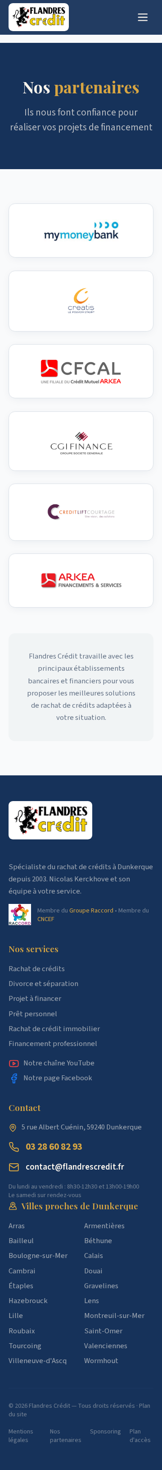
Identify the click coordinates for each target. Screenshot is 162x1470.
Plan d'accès (140, 1435)
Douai (93, 1271)
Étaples (21, 1286)
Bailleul (21, 1240)
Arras (17, 1226)
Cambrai (22, 1271)
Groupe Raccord (91, 910)
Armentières (104, 1226)
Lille (16, 1315)
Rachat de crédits (37, 968)
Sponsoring (105, 1431)
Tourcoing (25, 1346)
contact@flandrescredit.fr (75, 1167)
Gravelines (101, 1286)
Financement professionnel (53, 1043)
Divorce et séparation (43, 983)
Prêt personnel (33, 1014)
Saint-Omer (103, 1331)
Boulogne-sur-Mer (38, 1255)
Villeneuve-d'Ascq (38, 1360)
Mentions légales (21, 1435)
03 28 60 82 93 (54, 1147)
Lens (91, 1300)
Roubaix (22, 1331)
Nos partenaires (65, 1435)
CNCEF (45, 919)
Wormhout (101, 1360)
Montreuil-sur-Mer (114, 1315)
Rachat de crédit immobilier (54, 1028)
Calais (93, 1255)
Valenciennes (105, 1346)
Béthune (98, 1240)
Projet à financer (35, 998)
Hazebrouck (28, 1300)
